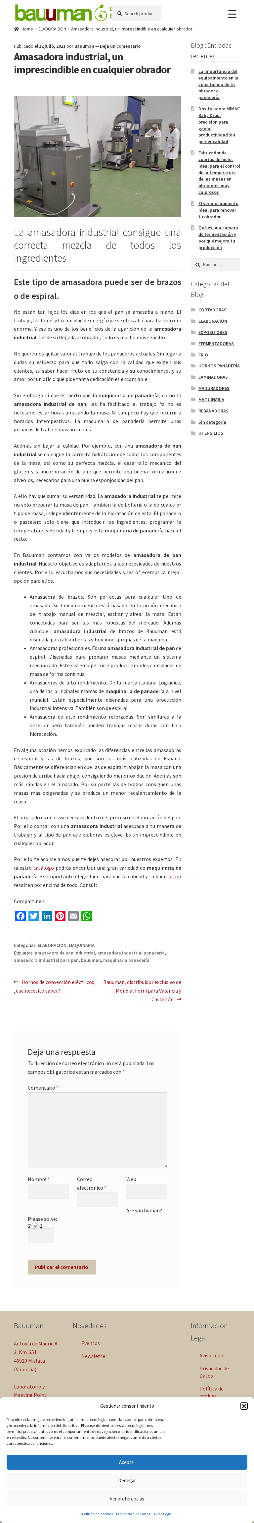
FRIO (203, 355)
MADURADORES (214, 388)
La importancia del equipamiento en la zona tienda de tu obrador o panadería (218, 84)
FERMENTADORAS (216, 344)
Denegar (127, 1480)
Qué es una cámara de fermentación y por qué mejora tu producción (218, 237)
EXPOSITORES (212, 332)
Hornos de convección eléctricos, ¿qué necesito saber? (55, 986)
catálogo (43, 867)
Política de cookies (97, 1513)
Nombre (39, 1179)
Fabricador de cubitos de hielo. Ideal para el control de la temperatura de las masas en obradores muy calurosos (219, 172)
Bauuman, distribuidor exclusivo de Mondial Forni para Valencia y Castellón (142, 990)
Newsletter (94, 1356)
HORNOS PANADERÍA (219, 366)
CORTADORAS (212, 310)
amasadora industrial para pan (46, 960)
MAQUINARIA (82, 945)
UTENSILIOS (210, 433)
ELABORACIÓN (52, 29)
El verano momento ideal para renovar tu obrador (218, 210)
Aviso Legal (162, 1513)
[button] (244, 1406)
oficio (174, 876)
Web (131, 1179)
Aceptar (127, 1462)
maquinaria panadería (126, 960)
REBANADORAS (213, 411)
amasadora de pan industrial (65, 953)
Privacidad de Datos (133, 1513)
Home (27, 29)
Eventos (90, 1343)
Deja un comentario (120, 46)
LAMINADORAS (213, 377)
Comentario (43, 1087)
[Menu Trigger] (232, 14)
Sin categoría (212, 422)
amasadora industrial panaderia (131, 953)
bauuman (91, 960)
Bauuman (84, 46)
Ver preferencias (127, 1499)
